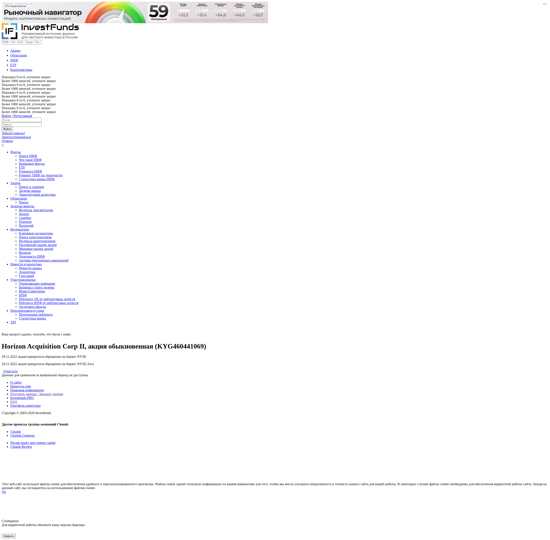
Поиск (23, 202)
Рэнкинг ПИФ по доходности (41, 175)
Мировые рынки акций (36, 249)
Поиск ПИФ (28, 156)
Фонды (15, 152)
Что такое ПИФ (30, 160)
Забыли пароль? (13, 133)
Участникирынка (23, 279)
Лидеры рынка (30, 191)
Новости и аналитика (26, 264)
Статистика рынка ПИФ (37, 179)
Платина (25, 221)
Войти (6, 116)
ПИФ (14, 60)
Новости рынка (30, 268)
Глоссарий (26, 276)
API (13, 322)
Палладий (26, 225)
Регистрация (23, 116)
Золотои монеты (22, 206)
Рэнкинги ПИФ (30, 171)
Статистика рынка (32, 318)
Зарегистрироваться (16, 137)
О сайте (16, 382)
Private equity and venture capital (32, 443)
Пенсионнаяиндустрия (27, 310)
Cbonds (15, 431)
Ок (4, 492)
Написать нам (20, 386)
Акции (15, 50)
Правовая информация (27, 390)
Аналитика (27, 272)
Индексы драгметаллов (36, 210)
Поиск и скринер (31, 187)
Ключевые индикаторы (36, 233)
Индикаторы (19, 229)
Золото (24, 214)
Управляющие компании (37, 283)
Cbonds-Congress (22, 435)
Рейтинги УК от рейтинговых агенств (47, 299)
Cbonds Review (21, 446)
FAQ (13, 402)
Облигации (18, 55)
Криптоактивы (21, 70)
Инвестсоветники (32, 291)
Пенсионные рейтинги (36, 314)
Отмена (7, 141)
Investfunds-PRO (22, 398)
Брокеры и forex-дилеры (36, 287)
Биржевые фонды (32, 163)
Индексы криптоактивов (37, 241)
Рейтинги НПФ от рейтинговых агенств (48, 303)
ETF (13, 65)
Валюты (25, 252)
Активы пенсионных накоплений (44, 260)
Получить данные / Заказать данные (36, 394)
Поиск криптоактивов (35, 237)
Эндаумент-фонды (32, 307)
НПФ (23, 295)
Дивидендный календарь (37, 194)
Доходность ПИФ (32, 256)
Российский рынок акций (38, 245)
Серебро (25, 218)
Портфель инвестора (25, 405)
